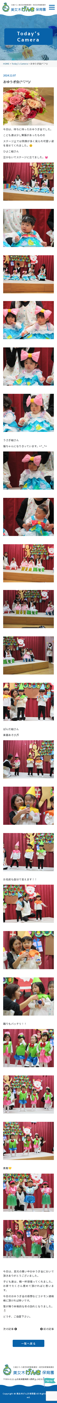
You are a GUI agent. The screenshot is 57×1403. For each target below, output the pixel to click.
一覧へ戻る (28, 1343)
